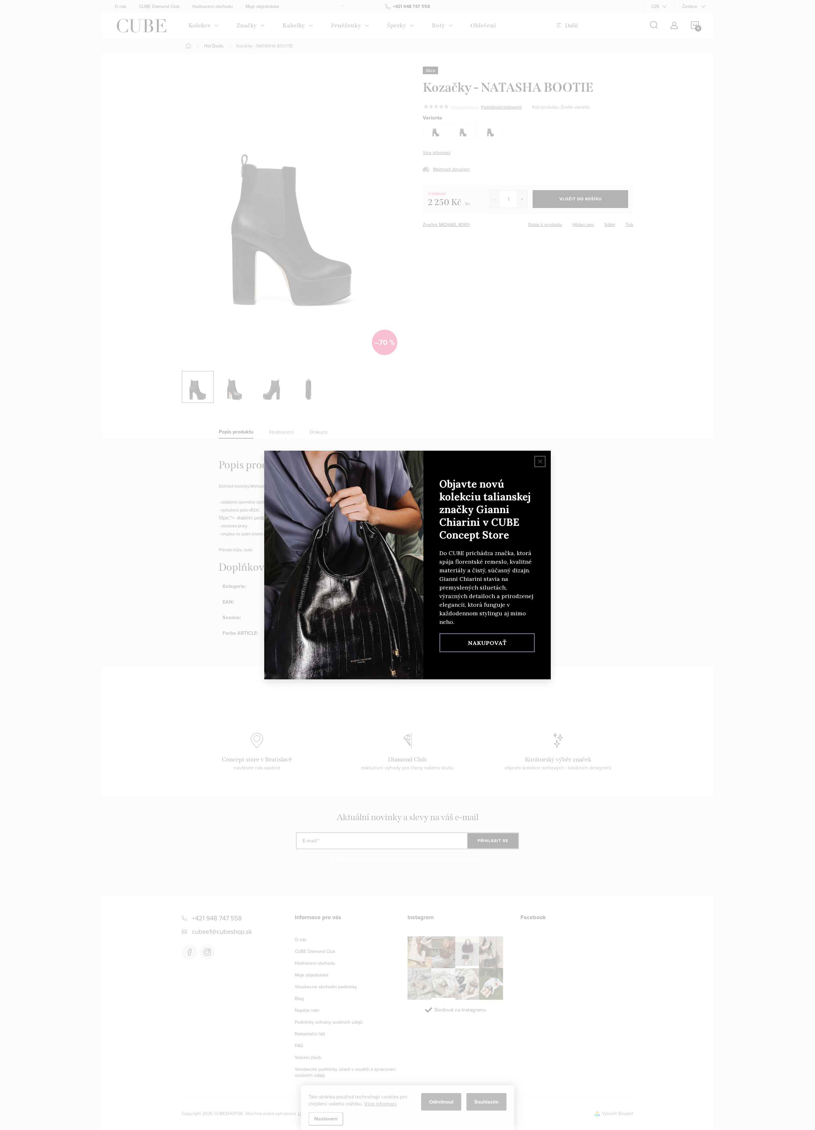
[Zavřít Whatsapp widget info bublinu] (92, 1101)
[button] (17, 1110)
